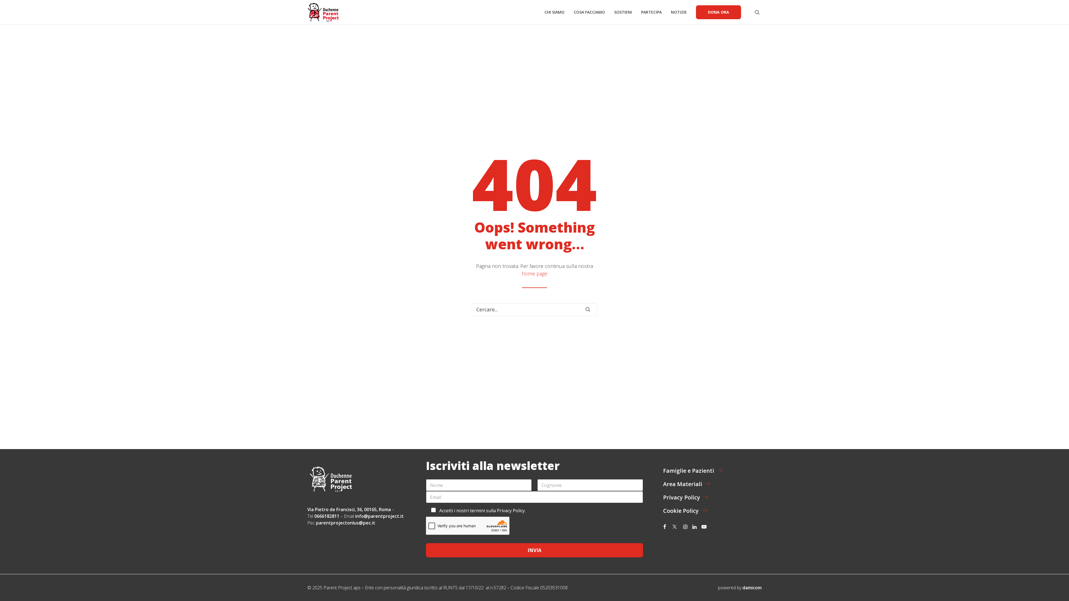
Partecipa (651, 12)
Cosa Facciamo (589, 12)
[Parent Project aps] (323, 12)
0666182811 (326, 516)
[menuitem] (554, 12)
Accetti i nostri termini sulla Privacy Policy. (482, 511)
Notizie (679, 12)
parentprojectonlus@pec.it (346, 523)
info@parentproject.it (379, 516)
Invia (534, 550)
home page (534, 273)
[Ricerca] (534, 309)
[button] (758, 12)
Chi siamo (555, 12)
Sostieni (623, 12)
